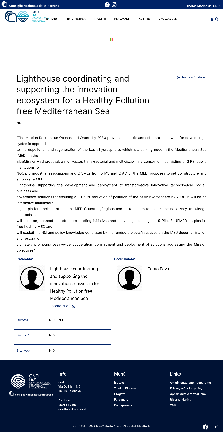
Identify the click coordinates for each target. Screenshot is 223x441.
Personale (121, 399)
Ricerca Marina (180, 399)
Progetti (119, 394)
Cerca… (216, 20)
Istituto (119, 382)
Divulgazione (123, 405)
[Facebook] (108, 5)
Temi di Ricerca (125, 388)
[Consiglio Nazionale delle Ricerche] (30, 4)
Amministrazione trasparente (190, 382)
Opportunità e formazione (188, 394)
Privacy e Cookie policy (186, 388)
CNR (173, 405)
